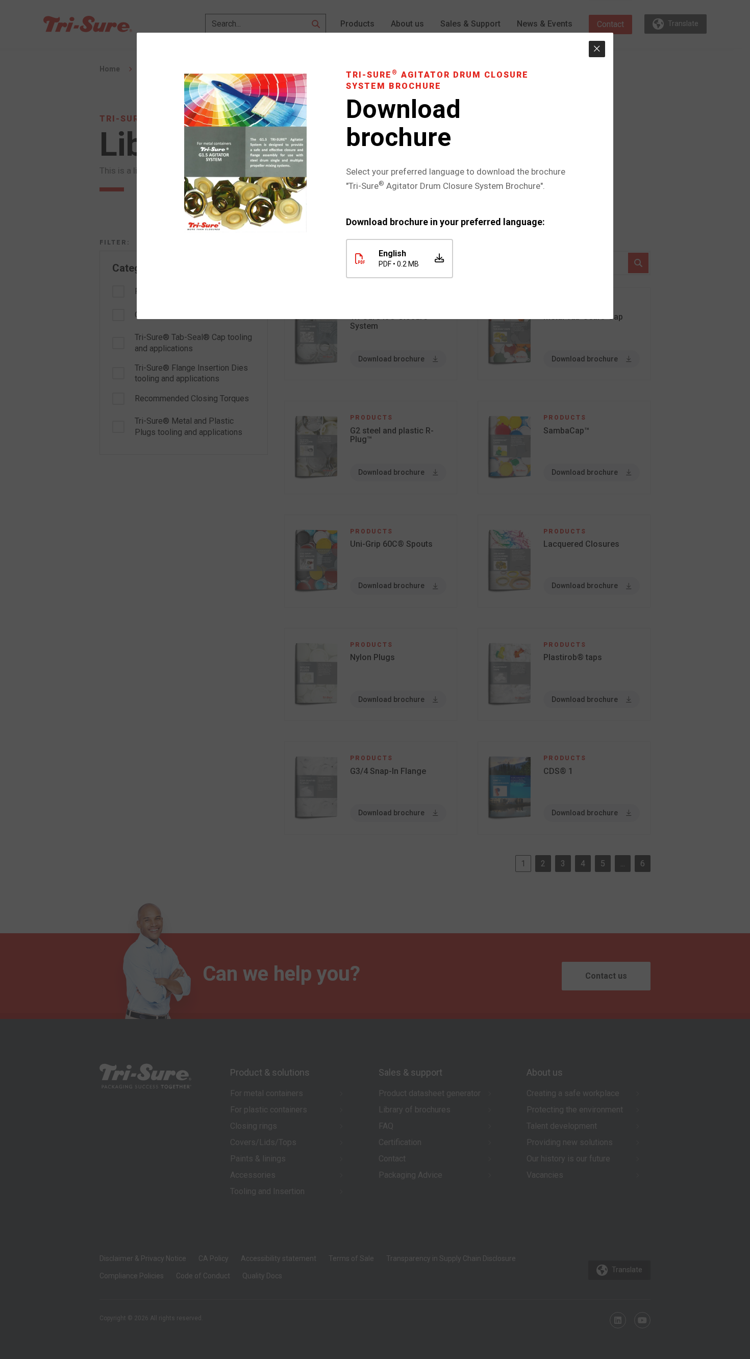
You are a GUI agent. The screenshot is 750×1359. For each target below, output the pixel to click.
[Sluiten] (597, 49)
